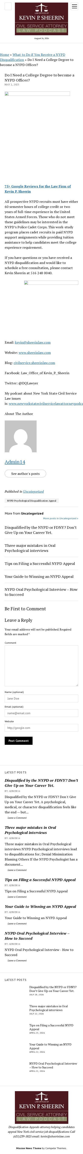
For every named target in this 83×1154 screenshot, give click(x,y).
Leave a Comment (17, 817)
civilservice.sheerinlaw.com (34, 362)
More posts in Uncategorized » (60, 518)
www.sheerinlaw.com (35, 352)
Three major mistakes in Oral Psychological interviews (30, 830)
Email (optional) (14, 706)
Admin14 (15, 461)
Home (4, 54)
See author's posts (25, 473)
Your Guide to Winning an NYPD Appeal (40, 906)
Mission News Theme (28, 1148)
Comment (10, 642)
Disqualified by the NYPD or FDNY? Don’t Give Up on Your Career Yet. (41, 783)
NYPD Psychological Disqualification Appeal (31, 500)
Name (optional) (14, 692)
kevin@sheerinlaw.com (33, 342)
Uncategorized (33, 491)
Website (9, 721)
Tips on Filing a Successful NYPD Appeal (40, 879)
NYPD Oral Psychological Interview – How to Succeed (37, 936)
